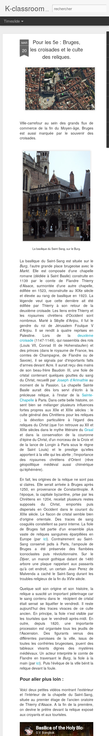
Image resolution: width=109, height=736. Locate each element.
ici (45, 538)
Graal (88, 429)
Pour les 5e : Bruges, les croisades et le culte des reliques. (56, 49)
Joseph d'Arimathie (72, 379)
